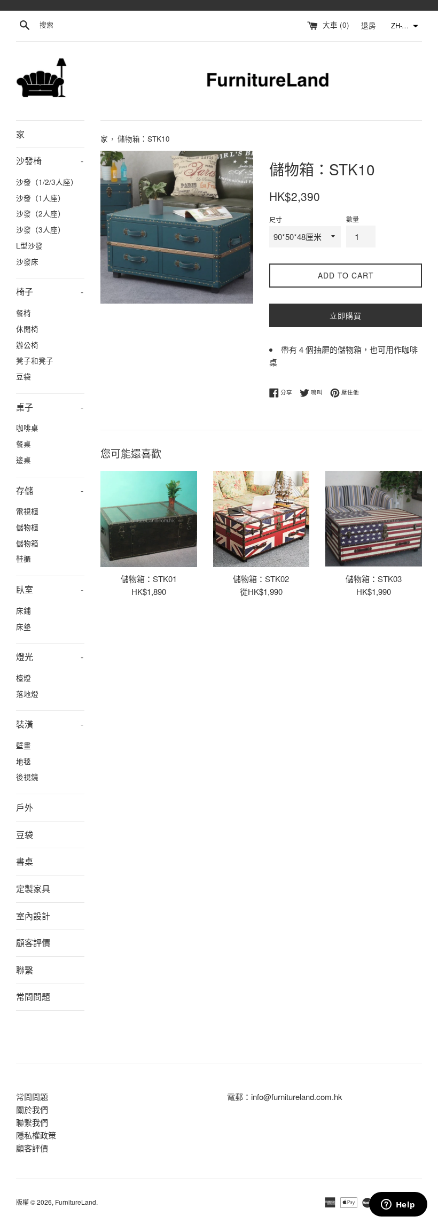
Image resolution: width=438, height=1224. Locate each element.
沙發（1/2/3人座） (47, 181)
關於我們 (32, 1109)
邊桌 (23, 459)
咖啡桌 (27, 427)
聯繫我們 (32, 1122)
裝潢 (49, 724)
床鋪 (23, 610)
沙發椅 (49, 160)
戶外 (24, 807)
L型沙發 (29, 245)
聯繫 (24, 970)
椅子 (49, 291)
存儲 (49, 490)
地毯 (23, 761)
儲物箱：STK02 (261, 578)
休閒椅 (27, 328)
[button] (403, 26)
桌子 (49, 407)
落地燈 (27, 693)
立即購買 (346, 315)
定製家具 (33, 888)
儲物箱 (27, 543)
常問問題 (33, 996)
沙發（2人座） (40, 213)
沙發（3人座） (40, 229)
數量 (352, 218)
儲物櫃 (27, 527)
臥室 (49, 589)
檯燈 (23, 677)
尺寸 (275, 219)
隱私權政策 (36, 1135)
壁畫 (23, 745)
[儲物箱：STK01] (148, 519)
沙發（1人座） (40, 197)
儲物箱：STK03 (374, 578)
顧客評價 (33, 942)
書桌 (24, 861)
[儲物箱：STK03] (373, 519)
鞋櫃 (23, 558)
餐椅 (23, 312)
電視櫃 (27, 511)
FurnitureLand (75, 1201)
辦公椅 (27, 344)
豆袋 (23, 376)
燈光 (49, 656)
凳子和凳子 (34, 360)
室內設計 (33, 916)
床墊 (23, 626)
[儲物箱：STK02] (261, 519)
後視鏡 (27, 776)
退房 (369, 25)
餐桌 (23, 443)
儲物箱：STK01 (149, 578)
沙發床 (27, 261)
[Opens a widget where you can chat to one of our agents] (398, 1205)
